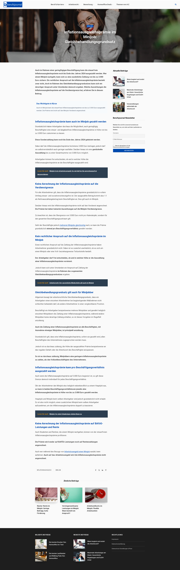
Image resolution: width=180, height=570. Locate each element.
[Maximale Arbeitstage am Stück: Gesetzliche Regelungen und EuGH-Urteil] (120, 94)
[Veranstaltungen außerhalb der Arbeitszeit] (120, 107)
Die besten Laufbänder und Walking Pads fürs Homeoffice (57, 555)
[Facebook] (95, 470)
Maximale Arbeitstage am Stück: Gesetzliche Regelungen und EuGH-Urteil (135, 93)
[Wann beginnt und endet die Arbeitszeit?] (120, 81)
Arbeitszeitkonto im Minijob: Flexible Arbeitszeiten (94, 508)
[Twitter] (99, 470)
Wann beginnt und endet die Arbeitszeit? (135, 80)
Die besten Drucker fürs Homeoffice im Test (57, 543)
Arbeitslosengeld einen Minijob (77, 451)
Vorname (115, 133)
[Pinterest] (105, 470)
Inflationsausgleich (44, 470)
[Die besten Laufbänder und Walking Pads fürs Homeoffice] (42, 556)
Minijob (90, 26)
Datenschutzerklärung (118, 544)
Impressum (115, 539)
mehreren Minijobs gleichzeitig (72, 225)
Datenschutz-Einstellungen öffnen (122, 548)
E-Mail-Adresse (117, 139)
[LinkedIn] (102, 470)
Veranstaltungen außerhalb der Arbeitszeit (133, 106)
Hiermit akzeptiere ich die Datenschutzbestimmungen (121, 146)
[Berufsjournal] (13, 4)
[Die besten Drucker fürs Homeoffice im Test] (42, 544)
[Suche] (175, 4)
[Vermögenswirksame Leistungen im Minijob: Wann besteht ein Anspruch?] (71, 495)
